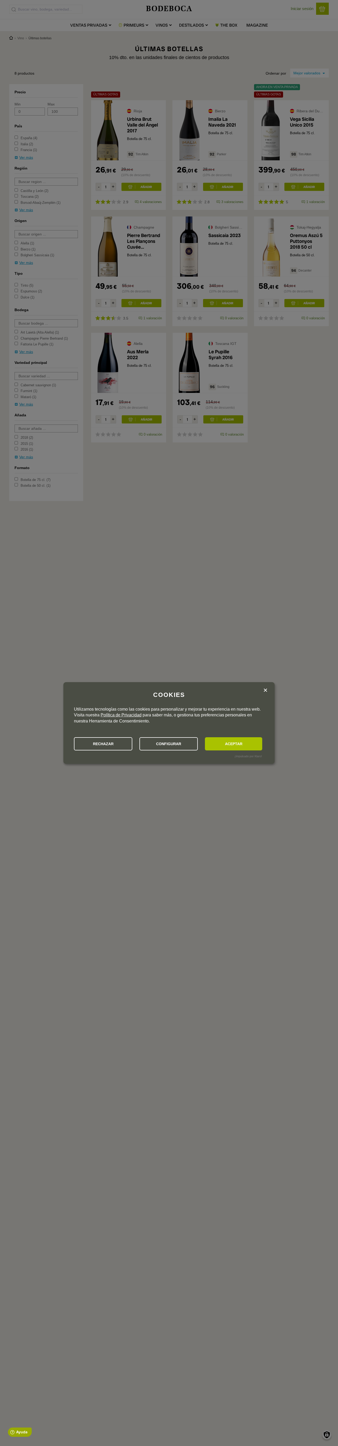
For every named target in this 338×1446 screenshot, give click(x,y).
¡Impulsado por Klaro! (248, 756)
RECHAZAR (103, 744)
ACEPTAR (233, 744)
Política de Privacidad (121, 715)
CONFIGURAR (168, 744)
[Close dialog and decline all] (265, 690)
